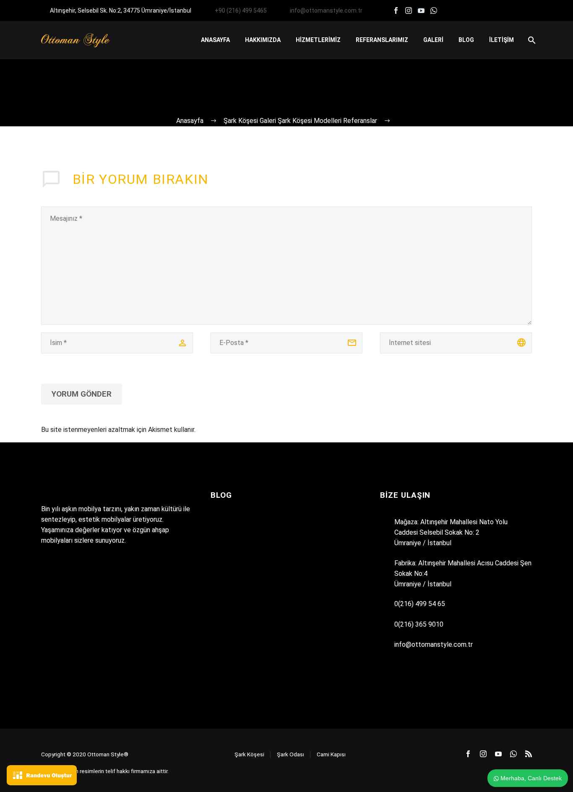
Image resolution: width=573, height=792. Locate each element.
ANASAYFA (215, 40)
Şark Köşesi (249, 754)
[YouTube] (421, 10)
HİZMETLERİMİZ (318, 40)
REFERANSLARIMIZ (382, 40)
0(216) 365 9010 (418, 624)
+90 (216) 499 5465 (241, 10)
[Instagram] (408, 10)
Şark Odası (290, 754)
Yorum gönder (82, 394)
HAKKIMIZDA (263, 40)
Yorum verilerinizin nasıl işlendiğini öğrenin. (257, 430)
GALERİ (433, 40)
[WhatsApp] (433, 10)
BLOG (466, 40)
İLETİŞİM (501, 40)
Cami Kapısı (331, 754)
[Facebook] (396, 10)
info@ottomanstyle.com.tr (326, 10)
